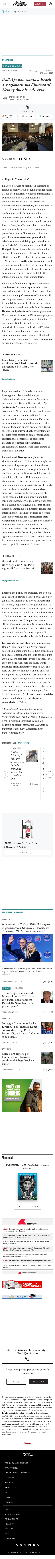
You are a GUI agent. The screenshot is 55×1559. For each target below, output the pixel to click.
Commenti (10, 159)
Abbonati (40, 4)
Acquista (27, 852)
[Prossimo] (49, 774)
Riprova (27, 1443)
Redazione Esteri (17, 784)
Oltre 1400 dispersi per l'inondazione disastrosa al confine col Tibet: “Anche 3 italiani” (18, 1059)
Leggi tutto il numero (27, 1206)
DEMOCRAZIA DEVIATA (20, 843)
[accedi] (50, 3)
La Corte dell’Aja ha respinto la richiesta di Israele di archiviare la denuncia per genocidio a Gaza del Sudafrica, (27, 189)
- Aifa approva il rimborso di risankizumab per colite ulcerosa (27, 1261)
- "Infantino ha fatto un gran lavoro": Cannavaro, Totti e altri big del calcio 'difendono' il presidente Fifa (26, 1249)
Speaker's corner (17, 97)
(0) (37, 784)
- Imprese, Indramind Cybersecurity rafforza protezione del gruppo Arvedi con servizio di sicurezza (26, 1236)
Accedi (16, 1381)
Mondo (7, 60)
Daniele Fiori (9, 1043)
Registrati (38, 1381)
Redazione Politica (12, 982)
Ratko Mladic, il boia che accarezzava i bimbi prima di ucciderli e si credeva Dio (17, 765)
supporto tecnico (38, 1432)
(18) (51, 1069)
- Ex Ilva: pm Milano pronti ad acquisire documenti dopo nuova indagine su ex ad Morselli (25, 1255)
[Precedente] (5, 774)
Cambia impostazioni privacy (17, 1473)
